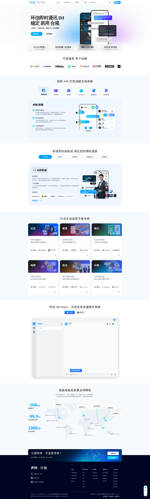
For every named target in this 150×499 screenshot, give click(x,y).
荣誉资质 (115, 475)
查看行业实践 (48, 254)
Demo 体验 (95, 478)
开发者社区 (105, 472)
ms (38, 405)
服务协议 (117, 496)
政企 (83, 484)
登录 (110, 2)
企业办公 (60, 157)
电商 (83, 481)
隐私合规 (115, 484)
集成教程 (105, 478)
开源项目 (105, 475)
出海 (83, 486)
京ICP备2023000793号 (36, 496)
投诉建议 (41, 482)
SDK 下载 (94, 475)
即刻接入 (36, 34)
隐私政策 (111, 496)
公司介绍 (115, 472)
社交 (83, 472)
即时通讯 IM (74, 472)
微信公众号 (37, 477)
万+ (40, 428)
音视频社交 (89, 157)
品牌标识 (115, 481)
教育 (83, 475)
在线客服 (45, 157)
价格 (85, 2)
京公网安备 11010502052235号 (61, 496)
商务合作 (36, 482)
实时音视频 (74, 475)
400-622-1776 (38, 474)
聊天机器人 (74, 478)
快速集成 (35, 457)
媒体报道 (115, 478)
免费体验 (113, 453)
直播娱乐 (105, 157)
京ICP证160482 (49, 496)
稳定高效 (43, 457)
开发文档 (94, 472)
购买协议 (115, 486)
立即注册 (117, 2)
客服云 (73, 481)
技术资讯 (105, 481)
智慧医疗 (75, 157)
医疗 (83, 478)
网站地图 (105, 496)
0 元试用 (50, 457)
